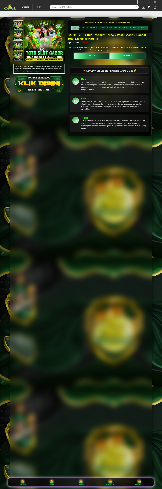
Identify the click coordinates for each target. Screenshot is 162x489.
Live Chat (139, 484)
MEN (39, 7)
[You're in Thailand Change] (155, 2)
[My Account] (143, 7)
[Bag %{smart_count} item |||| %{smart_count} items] (155, 7)
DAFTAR (127, 55)
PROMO (23, 484)
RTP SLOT (110, 484)
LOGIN (91, 55)
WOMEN (26, 7)
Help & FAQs (145, 2)
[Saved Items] (149, 7)
